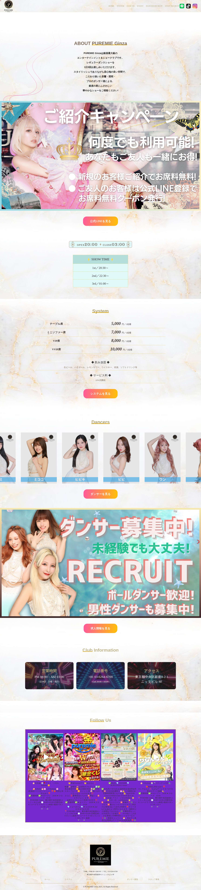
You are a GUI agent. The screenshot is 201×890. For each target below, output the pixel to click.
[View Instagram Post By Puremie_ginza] (61, 778)
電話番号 (100, 671)
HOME (111, 6)
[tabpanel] (49, 677)
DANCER (131, 6)
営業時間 (49, 671)
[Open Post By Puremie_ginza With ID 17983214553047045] (119, 757)
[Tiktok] (188, 6)
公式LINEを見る (100, 221)
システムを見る (100, 393)
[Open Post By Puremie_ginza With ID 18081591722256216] (155, 757)
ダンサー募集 (132, 879)
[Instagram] (195, 6)
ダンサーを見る (100, 494)
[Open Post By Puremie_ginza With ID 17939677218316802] (82, 757)
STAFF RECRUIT (172, 6)
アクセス (151, 671)
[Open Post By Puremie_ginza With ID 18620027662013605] (45, 757)
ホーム (47, 879)
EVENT (140, 6)
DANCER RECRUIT (154, 6)
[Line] (182, 6)
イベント (111, 879)
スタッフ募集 (153, 879)
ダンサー (90, 879)
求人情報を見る (100, 628)
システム (68, 879)
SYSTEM (120, 6)
